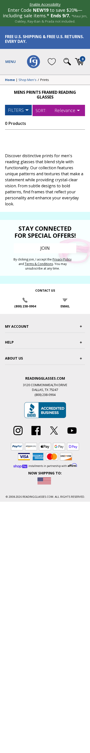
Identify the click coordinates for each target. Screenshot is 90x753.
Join (45, 248)
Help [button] (9, 342)
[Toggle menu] (10, 61)
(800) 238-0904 (25, 306)
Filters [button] (16, 110)
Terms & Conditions (39, 264)
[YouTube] (72, 435)
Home (10, 80)
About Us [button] (14, 358)
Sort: (41, 110)
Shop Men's (27, 80)
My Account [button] (17, 326)
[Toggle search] (67, 61)
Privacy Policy (62, 259)
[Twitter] (54, 435)
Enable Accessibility (45, 4)
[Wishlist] (51, 61)
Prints (44, 80)
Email (65, 306)
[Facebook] (36, 435)
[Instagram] (18, 435)
